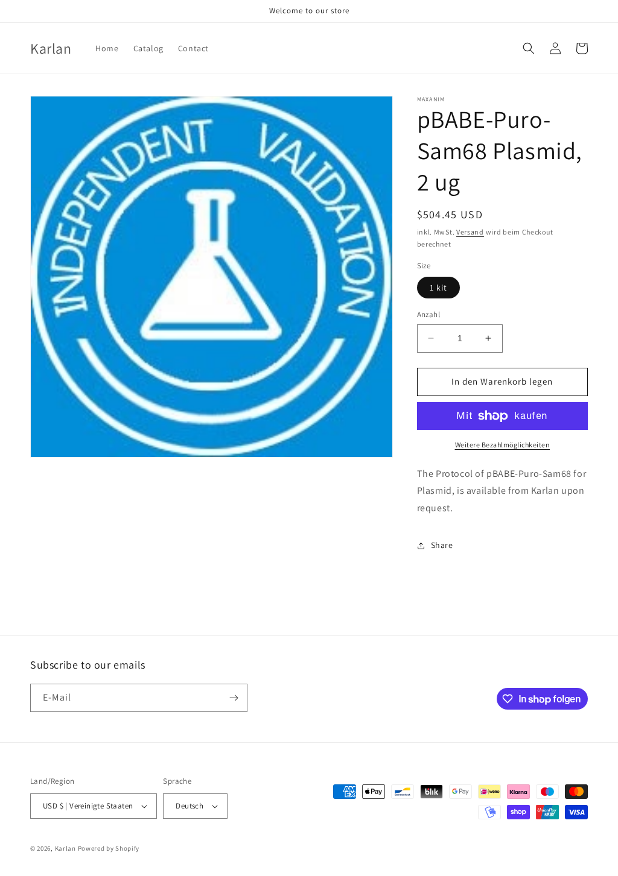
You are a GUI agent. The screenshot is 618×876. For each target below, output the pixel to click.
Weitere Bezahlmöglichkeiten (502, 444)
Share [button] (442, 545)
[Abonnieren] (233, 698)
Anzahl (428, 314)
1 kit (438, 287)
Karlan (65, 848)
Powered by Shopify (109, 848)
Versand (470, 231)
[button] (528, 48)
